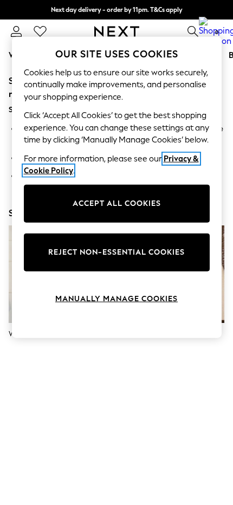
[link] (16, 31)
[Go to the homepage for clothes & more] (116, 31)
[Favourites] (40, 31)
